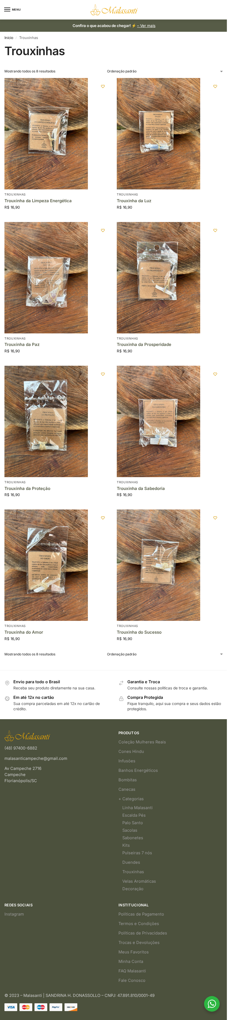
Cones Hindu (131, 751)
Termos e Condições (138, 923)
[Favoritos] (103, 86)
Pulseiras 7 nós (137, 852)
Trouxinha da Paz (21, 344)
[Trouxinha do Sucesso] (158, 565)
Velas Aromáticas (139, 881)
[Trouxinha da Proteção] (46, 421)
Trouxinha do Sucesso (139, 632)
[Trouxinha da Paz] (46, 277)
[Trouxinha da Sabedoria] (158, 421)
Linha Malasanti (137, 807)
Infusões (126, 760)
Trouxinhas (15, 194)
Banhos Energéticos (138, 770)
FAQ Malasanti (132, 970)
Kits (126, 845)
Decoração (132, 888)
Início (8, 37)
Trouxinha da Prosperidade (144, 344)
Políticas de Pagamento (141, 914)
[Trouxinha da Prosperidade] (158, 277)
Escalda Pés (134, 815)
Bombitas (127, 779)
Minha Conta (130, 961)
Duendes (131, 862)
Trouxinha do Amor (23, 632)
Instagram (14, 914)
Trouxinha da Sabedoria (141, 488)
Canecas (126, 789)
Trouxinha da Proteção (27, 488)
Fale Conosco (131, 980)
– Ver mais (146, 25)
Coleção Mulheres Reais (142, 742)
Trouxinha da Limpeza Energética (38, 200)
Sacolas (129, 830)
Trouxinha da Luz (134, 200)
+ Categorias (131, 798)
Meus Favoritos (133, 952)
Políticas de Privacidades (142, 933)
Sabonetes (132, 837)
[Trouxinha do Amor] (46, 565)
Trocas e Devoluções (139, 942)
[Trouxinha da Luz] (158, 133)
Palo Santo (132, 822)
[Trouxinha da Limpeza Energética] (46, 133)
